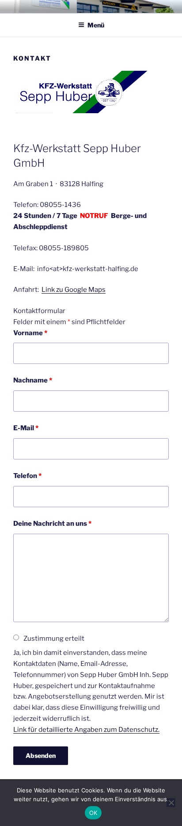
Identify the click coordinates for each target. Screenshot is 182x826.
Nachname (32, 380)
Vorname (30, 333)
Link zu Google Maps (74, 290)
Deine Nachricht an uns (52, 524)
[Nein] (171, 802)
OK (93, 812)
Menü (95, 25)
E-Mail (25, 428)
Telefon (27, 476)
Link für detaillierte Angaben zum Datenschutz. (86, 730)
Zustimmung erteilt (53, 638)
